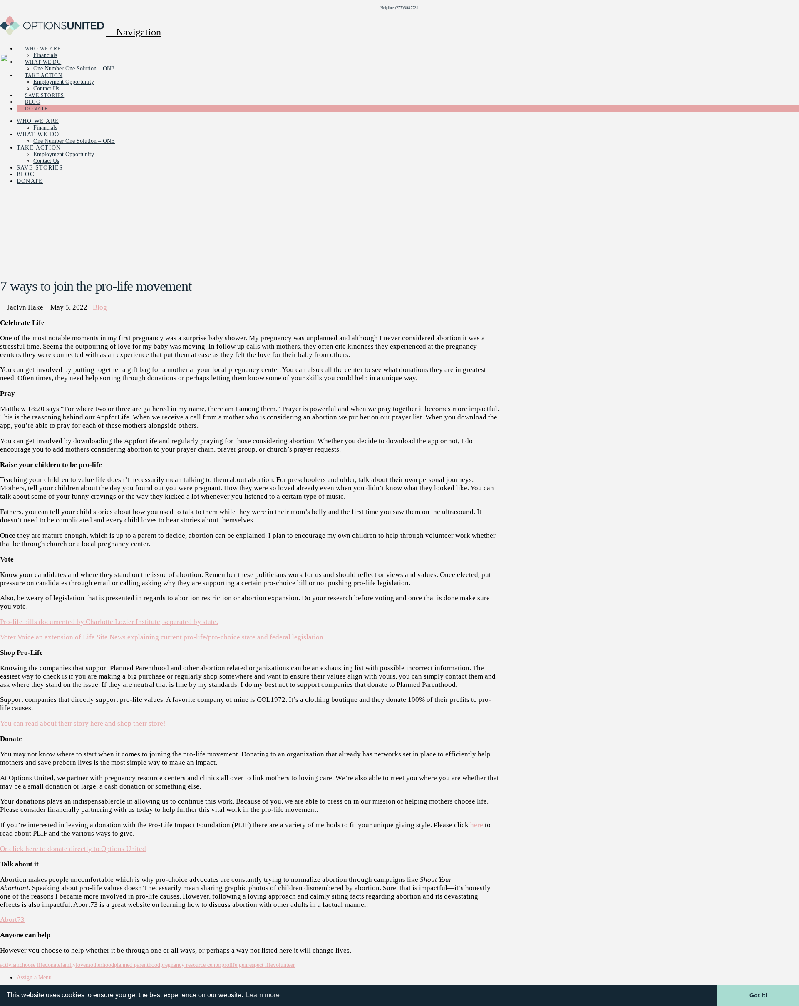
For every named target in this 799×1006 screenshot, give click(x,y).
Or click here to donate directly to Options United (73, 849)
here (476, 825)
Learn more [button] (263, 995)
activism (10, 965)
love (81, 965)
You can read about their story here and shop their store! (83, 723)
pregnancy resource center (190, 965)
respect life (260, 965)
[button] (133, 32)
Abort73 (12, 920)
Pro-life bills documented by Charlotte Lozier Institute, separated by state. (109, 622)
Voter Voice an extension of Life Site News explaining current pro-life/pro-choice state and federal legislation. (162, 637)
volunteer (284, 965)
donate (52, 965)
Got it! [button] (758, 995)
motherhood (100, 965)
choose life (32, 965)
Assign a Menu (34, 977)
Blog (100, 307)
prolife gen (234, 965)
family (68, 965)
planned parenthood (137, 965)
